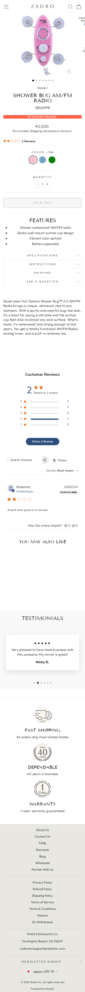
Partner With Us (42, 869)
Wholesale (42, 863)
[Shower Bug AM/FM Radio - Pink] (13, 597)
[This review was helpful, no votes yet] (66, 525)
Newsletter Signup (41, 961)
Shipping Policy (42, 895)
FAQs (42, 843)
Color (42, 152)
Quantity (42, 177)
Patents (42, 915)
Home (41, 88)
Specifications (42, 255)
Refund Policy (42, 889)
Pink (33, 160)
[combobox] (62, 471)
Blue (42, 160)
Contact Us (42, 836)
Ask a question (42, 281)
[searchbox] (24, 460)
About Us (42, 830)
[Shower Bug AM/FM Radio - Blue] (18, 597)
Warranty (42, 850)
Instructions (42, 264)
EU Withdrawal (42, 922)
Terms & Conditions (42, 909)
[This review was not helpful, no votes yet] (73, 525)
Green (52, 160)
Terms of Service (42, 902)
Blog (42, 856)
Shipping (36, 131)
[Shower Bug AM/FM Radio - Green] (22, 597)
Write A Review (42, 441)
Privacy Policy (42, 882)
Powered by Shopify (42, 988)
